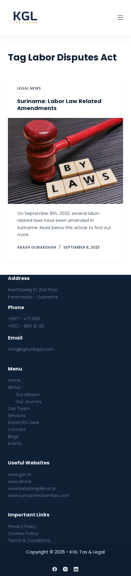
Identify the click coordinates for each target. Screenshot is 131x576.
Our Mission (28, 394)
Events (15, 443)
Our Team (19, 408)
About (14, 387)
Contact (17, 429)
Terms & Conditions (29, 540)
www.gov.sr (19, 474)
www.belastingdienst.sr (32, 488)
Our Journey (29, 401)
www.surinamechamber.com (39, 495)
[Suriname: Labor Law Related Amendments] (65, 161)
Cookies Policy (23, 533)
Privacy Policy (22, 526)
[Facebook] (54, 569)
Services (17, 415)
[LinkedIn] (76, 569)
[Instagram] (65, 569)
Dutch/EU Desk (23, 422)
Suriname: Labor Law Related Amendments (59, 104)
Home (14, 380)
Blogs (13, 436)
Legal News (29, 88)
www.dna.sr (20, 481)
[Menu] (120, 17)
